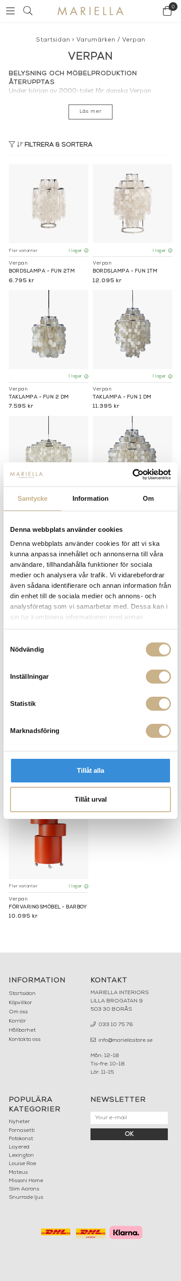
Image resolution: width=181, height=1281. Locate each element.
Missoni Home (26, 1180)
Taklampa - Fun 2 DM (39, 397)
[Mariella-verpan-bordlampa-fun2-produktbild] (48, 203)
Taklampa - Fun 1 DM (122, 397)
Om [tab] (148, 498)
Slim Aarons (24, 1189)
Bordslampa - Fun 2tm (42, 271)
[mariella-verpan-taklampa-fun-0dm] (132, 455)
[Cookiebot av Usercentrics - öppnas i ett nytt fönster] (132, 474)
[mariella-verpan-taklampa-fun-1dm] (132, 329)
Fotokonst (21, 1138)
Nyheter (19, 1121)
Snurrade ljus (26, 1197)
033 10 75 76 (115, 1024)
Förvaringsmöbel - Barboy (48, 907)
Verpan (133, 40)
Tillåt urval (91, 799)
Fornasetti (22, 1130)
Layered (19, 1147)
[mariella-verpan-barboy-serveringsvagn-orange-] (48, 839)
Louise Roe (22, 1163)
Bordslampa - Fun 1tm (125, 271)
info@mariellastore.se (124, 1040)
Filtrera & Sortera (57, 145)
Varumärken (96, 40)
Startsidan (53, 40)
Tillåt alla (90, 770)
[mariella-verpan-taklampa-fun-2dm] (48, 329)
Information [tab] (90, 498)
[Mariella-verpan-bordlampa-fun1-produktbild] (132, 203)
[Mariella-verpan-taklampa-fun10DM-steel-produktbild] (48, 455)
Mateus (18, 1172)
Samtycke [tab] (33, 498)
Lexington (21, 1155)
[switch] (158, 677)
